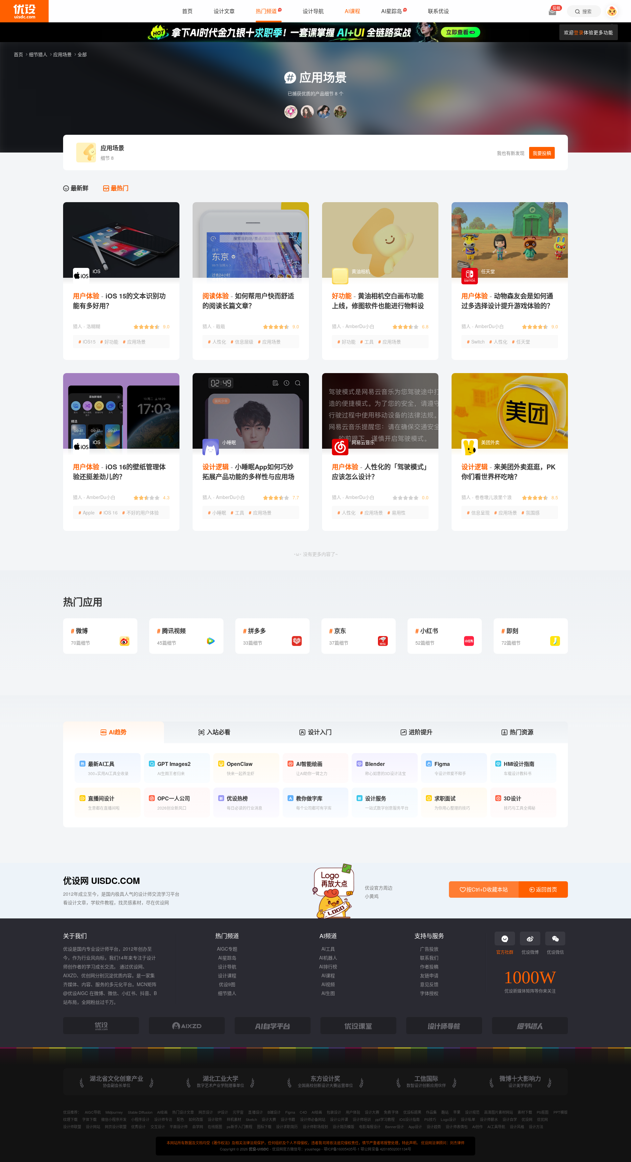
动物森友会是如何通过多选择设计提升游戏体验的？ (507, 300)
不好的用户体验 (140, 512)
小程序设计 (140, 1119)
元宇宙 (238, 1112)
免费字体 (391, 1112)
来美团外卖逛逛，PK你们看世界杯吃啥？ (508, 471)
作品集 (431, 1112)
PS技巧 (430, 1119)
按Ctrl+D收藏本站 (486, 889)
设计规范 (472, 1112)
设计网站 (93, 1126)
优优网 (542, 1119)
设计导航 (227, 966)
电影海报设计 (370, 1126)
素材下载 (525, 1112)
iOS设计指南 (409, 1119)
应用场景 (63, 54)
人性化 (217, 341)
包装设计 (334, 1112)
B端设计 (274, 1112)
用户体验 (353, 1112)
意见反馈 (429, 984)
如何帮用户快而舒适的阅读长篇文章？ (248, 300)
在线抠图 (215, 1126)
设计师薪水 (489, 1119)
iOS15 (87, 341)
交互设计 (158, 1126)
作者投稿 (429, 966)
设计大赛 (372, 1112)
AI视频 (328, 984)
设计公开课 (339, 1119)
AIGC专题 (227, 948)
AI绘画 (162, 1112)
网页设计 (206, 1112)
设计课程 (227, 975)
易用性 (396, 512)
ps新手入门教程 (239, 1126)
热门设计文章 (183, 1112)
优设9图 (227, 984)
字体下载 (89, 1119)
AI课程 (328, 975)
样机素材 (234, 1119)
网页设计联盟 (116, 1126)
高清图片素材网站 (498, 1112)
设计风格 (517, 1126)
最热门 (119, 188)
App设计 (415, 1126)
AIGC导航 (93, 1112)
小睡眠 (217, 512)
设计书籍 (288, 1119)
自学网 (197, 1126)
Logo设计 (448, 1119)
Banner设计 (394, 1126)
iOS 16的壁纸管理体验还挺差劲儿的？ (119, 471)
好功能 (109, 341)
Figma (290, 1112)
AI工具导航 (496, 1126)
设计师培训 (362, 1119)
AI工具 (328, 948)
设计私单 (468, 1119)
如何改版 (196, 1119)
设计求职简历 (287, 1126)
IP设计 (223, 1112)
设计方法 (536, 1126)
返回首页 (546, 889)
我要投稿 (542, 153)
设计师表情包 (456, 1126)
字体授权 (429, 993)
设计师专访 (163, 1119)
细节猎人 (39, 54)
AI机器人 (328, 957)
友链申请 (429, 975)
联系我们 (429, 957)
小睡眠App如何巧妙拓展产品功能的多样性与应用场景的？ (248, 476)
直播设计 (255, 1112)
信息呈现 (478, 512)
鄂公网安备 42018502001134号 (386, 1148)
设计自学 (509, 1119)
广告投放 (429, 948)
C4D (303, 1112)
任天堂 (521, 341)
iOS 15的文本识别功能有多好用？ (119, 300)
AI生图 (328, 993)
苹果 (456, 1112)
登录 (579, 32)
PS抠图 (543, 1112)
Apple (87, 512)
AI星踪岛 (227, 957)
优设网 (527, 1119)
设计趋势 (434, 1126)
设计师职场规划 (315, 1126)
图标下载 (264, 1126)
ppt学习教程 (385, 1119)
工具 (367, 341)
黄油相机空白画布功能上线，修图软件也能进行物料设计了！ (378, 305)
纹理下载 (70, 1119)
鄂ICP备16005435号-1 (342, 1148)
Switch (476, 341)
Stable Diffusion (140, 1112)
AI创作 (477, 1126)
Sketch (251, 1119)
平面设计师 (179, 1126)
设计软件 (215, 1119)
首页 (19, 54)
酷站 (445, 1112)
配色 (180, 1119)
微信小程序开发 (114, 1119)
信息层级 (242, 341)
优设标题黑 (412, 1112)
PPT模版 (560, 1112)
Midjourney (114, 1112)
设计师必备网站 (312, 1119)
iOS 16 (108, 512)
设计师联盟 (72, 1126)
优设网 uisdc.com (101, 880)
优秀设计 (138, 1126)
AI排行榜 (328, 966)
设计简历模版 (343, 1126)
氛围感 (531, 512)
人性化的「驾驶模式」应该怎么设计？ (379, 471)
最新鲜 (78, 188)
